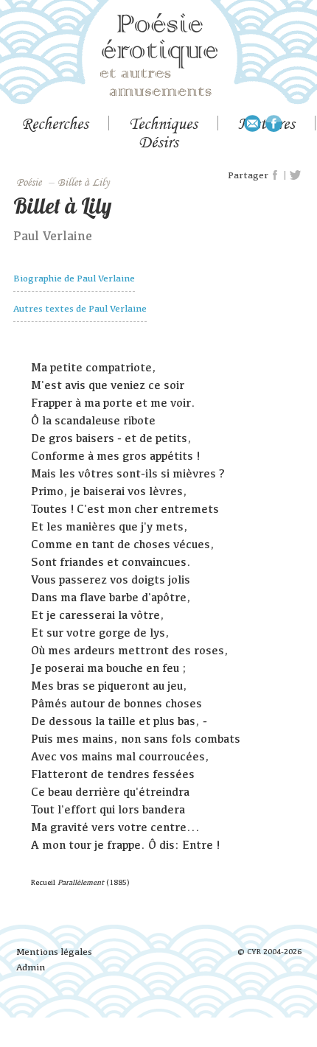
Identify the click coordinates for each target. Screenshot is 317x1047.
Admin (30, 967)
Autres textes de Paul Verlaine (80, 308)
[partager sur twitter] (295, 175)
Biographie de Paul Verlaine (74, 278)
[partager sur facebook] (276, 175)
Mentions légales (54, 951)
